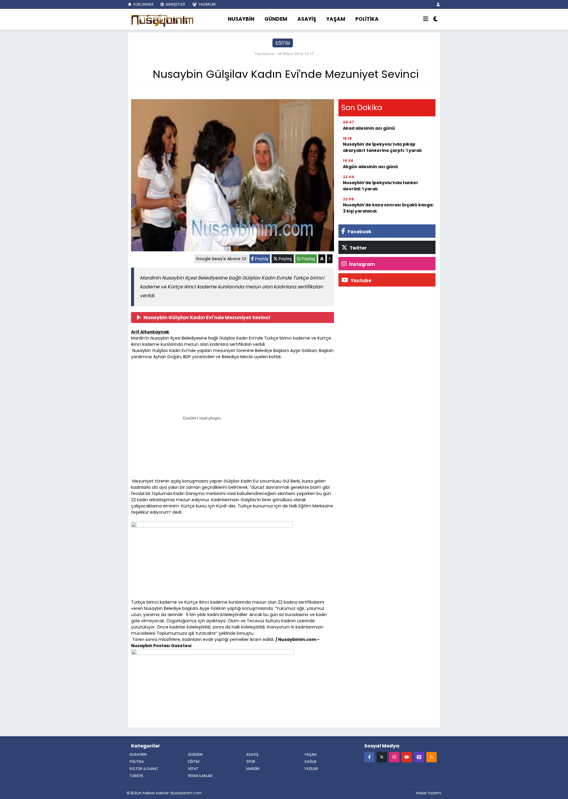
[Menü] (425, 19)
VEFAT (193, 768)
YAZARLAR (207, 4)
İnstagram (361, 264)
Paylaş (261, 259)
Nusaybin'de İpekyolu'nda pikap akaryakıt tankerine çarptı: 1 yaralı (382, 147)
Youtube (360, 280)
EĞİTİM (282, 43)
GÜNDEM (275, 18)
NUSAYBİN (241, 18)
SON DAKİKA (143, 4)
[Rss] (431, 757)
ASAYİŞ (306, 18)
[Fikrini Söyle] (419, 757)
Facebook (359, 232)
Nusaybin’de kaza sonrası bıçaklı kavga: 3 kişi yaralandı (388, 208)
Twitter (358, 248)
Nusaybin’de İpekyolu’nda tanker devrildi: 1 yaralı (380, 186)
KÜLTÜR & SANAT (144, 768)
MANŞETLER (175, 4)
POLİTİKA (367, 18)
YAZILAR (311, 768)
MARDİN (252, 768)
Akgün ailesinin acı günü (370, 167)
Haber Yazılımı (428, 792)
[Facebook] (369, 757)
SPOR (250, 761)
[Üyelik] (438, 4)
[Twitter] (382, 757)
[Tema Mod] (435, 19)
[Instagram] (394, 757)
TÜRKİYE (136, 775)
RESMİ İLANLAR (200, 775)
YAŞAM (335, 18)
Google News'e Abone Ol (221, 259)
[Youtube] (406, 757)
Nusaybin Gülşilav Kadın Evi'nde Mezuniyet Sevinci (206, 317)
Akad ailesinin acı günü (369, 128)
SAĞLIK (310, 761)
